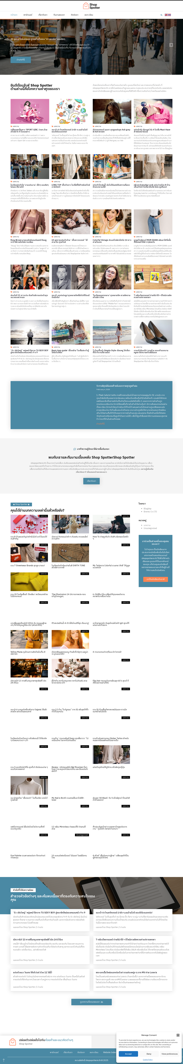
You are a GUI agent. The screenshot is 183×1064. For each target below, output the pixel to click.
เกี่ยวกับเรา (42, 15)
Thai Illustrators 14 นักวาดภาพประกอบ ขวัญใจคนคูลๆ (69, 595)
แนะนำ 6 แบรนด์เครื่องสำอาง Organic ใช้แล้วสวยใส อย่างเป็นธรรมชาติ (29, 710)
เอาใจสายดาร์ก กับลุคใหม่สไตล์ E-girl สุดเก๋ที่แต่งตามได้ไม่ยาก (111, 624)
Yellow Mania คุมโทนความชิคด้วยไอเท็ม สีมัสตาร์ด (28, 653)
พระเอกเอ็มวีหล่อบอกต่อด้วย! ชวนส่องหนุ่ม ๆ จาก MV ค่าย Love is (126, 972)
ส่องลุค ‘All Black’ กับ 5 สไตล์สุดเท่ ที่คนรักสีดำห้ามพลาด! (111, 799)
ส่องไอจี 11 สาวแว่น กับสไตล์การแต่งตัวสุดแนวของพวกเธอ (29, 296)
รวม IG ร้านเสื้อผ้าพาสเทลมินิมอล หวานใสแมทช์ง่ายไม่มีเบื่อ (110, 710)
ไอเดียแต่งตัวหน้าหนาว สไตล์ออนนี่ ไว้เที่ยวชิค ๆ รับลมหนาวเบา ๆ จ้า (29, 739)
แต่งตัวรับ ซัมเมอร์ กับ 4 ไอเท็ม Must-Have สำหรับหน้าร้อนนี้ (152, 130)
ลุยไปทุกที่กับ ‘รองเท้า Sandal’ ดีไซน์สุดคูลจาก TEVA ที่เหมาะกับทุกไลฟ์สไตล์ (45, 38)
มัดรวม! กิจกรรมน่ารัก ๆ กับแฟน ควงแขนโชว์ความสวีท (70, 538)
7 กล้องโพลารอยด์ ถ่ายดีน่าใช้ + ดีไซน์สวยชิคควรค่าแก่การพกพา (153, 296)
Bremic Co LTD (150, 511)
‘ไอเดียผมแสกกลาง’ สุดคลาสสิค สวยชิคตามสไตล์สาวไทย (111, 296)
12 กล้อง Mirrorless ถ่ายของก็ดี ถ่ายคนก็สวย (69, 828)
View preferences (170, 1054)
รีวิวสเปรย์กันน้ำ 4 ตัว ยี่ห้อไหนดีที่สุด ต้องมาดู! (70, 623)
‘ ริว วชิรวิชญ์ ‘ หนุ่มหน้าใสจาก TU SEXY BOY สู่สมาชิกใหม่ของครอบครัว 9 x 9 (29, 351)
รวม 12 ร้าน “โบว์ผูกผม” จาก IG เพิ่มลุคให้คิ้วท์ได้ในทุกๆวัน (70, 710)
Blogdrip (147, 508)
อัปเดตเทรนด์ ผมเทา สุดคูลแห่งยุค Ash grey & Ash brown (111, 130)
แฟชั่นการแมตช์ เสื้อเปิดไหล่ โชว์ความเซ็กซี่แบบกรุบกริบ (27, 828)
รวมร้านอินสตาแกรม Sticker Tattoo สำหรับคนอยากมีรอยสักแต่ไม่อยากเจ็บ (111, 739)
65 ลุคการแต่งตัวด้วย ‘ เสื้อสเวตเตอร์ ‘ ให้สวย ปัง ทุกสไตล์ (70, 241)
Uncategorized (150, 528)
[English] (166, 15)
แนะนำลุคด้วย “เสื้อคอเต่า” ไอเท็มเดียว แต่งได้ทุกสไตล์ (29, 799)
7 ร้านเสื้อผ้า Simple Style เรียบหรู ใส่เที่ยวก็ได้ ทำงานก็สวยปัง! (111, 351)
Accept (128, 1054)
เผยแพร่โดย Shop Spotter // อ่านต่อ (28, 927)
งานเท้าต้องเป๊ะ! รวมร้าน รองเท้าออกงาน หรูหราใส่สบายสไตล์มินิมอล (151, 351)
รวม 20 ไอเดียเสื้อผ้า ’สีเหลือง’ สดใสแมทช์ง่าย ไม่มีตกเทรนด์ (29, 595)
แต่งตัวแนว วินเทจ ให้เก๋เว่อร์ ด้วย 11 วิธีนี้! (32, 972)
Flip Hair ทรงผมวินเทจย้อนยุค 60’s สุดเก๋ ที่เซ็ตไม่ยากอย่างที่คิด (111, 682)
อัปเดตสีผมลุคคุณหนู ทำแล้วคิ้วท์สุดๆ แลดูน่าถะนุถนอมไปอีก (70, 653)
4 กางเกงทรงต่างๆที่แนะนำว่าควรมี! (107, 652)
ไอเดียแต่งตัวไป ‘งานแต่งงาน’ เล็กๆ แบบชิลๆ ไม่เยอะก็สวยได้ (30, 186)
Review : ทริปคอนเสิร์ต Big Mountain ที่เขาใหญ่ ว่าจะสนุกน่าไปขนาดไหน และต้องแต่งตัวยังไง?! (70, 769)
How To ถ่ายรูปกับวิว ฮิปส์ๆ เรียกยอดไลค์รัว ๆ (110, 538)
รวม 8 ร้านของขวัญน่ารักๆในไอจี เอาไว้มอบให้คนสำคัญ (29, 538)
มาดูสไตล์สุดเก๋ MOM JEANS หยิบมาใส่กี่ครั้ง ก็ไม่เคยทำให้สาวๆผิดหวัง (152, 241)
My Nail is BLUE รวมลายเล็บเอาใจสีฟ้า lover (68, 799)
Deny (149, 1054)
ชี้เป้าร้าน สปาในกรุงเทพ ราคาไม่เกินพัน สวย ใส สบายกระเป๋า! (69, 682)
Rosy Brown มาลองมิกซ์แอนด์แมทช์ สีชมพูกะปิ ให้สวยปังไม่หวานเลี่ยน (29, 241)
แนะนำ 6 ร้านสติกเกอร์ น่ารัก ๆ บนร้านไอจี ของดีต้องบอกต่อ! (70, 130)
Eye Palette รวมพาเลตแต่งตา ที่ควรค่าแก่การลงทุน (28, 856)
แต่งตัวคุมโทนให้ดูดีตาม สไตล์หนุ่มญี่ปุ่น (109, 767)
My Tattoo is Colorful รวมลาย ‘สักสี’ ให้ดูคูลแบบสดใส (111, 566)
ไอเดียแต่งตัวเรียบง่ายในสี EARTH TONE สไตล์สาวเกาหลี (68, 566)
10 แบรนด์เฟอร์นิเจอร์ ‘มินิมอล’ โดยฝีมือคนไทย (69, 856)
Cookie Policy (148, 1060)
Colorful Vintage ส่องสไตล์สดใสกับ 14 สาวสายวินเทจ (112, 241)
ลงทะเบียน (89, 15)
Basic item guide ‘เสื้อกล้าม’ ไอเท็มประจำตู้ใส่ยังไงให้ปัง (70, 351)
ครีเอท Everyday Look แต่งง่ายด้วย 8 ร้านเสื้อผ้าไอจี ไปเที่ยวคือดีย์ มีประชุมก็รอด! (152, 186)
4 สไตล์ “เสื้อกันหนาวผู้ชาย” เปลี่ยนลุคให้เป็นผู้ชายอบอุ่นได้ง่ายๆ (111, 856)
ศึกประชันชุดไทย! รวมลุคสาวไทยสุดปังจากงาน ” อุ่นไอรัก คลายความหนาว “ (110, 828)
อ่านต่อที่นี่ (100, 424)
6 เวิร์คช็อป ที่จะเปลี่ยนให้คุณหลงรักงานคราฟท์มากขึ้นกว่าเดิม (109, 595)
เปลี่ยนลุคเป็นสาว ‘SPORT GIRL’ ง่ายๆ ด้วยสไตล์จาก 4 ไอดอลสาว (29, 130)
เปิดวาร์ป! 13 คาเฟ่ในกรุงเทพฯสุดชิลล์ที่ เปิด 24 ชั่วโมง (28, 682)
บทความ (15, 30)
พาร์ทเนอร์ (28, 15)
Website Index (109, 1052)
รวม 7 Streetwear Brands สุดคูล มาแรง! (28, 565)
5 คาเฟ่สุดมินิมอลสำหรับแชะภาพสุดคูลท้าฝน (116, 386)
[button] (178, 1035)
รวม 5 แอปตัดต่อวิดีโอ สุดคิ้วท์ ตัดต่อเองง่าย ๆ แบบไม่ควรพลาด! (29, 768)
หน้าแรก (14, 15)
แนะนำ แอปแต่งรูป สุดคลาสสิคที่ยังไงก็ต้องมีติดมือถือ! (71, 296)
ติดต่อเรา (74, 15)
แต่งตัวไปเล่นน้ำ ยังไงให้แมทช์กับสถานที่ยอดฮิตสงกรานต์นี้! (111, 186)
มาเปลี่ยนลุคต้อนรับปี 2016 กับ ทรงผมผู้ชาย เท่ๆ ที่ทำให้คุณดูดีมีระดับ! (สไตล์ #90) (28, 624)
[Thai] (169, 15)
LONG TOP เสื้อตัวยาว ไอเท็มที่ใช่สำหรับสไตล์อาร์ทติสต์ (71, 186)
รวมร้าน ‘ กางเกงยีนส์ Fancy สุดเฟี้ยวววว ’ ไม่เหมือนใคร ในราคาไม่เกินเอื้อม (70, 739)
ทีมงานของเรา (59, 15)
